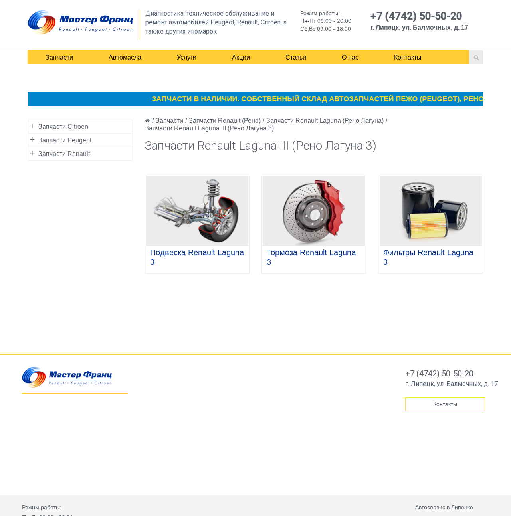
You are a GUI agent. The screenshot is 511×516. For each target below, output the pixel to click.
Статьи (295, 57)
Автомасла (125, 57)
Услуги (186, 57)
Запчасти (59, 57)
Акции (241, 57)
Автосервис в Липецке (444, 507)
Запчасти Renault (64, 153)
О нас (350, 57)
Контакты (408, 57)
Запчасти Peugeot (64, 140)
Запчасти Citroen (63, 126)
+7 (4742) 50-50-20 (416, 16)
